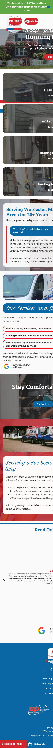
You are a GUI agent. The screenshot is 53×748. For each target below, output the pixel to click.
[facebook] (44, 670)
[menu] (49, 7)
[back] (4, 579)
